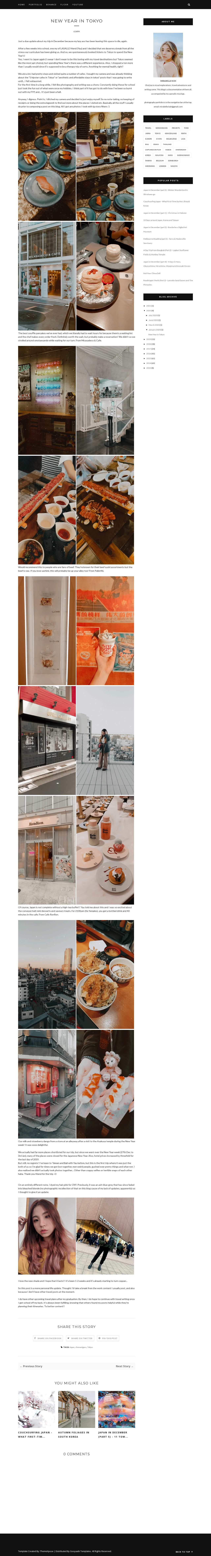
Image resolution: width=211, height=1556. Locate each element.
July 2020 (153, 315)
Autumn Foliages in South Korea (73, 1434)
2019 (148, 339)
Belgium (160, 161)
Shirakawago (183, 155)
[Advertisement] (168, 426)
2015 (148, 358)
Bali (147, 144)
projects (176, 128)
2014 (148, 363)
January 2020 (155, 329)
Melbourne (171, 139)
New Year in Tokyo (156, 334)
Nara (170, 155)
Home (21, 4)
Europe (148, 139)
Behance (51, 4)
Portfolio (35, 4)
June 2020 (153, 320)
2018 (148, 344)
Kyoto (159, 139)
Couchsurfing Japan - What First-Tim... (35, 1434)
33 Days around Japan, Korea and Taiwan (161, 220)
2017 (148, 349)
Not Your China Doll (151, 273)
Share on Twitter (81, 1338)
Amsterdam (181, 150)
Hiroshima (150, 166)
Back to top (183, 1552)
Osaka (156, 144)
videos (168, 150)
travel (148, 128)
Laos (183, 139)
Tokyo (90, 1347)
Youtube (77, 4)
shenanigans (81, 1347)
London (162, 166)
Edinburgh (173, 161)
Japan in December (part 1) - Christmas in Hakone (164, 213)
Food (186, 128)
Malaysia (159, 155)
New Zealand (171, 133)
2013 (148, 368)
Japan (72, 1347)
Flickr (64, 4)
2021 (148, 306)
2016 (148, 353)
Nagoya (174, 166)
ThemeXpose (46, 1551)
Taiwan (148, 161)
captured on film (153, 150)
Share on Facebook (49, 1338)
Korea (148, 155)
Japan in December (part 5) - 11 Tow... (113, 1434)
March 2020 (154, 325)
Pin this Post (110, 1338)
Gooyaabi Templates (80, 1551)
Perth (183, 133)
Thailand (167, 144)
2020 (148, 310)
